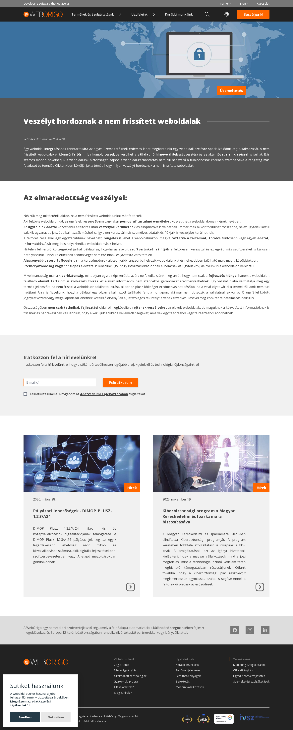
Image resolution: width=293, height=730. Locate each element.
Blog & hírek (122, 693)
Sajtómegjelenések (188, 670)
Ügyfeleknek (185, 659)
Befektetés (183, 681)
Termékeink (242, 659)
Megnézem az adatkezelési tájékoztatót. (30, 703)
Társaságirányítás (125, 670)
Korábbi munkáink (179, 14)
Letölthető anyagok (188, 676)
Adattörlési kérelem (95, 721)
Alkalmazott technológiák (130, 676)
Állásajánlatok (123, 687)
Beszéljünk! (253, 14)
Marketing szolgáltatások (249, 665)
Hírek (132, 487)
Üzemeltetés (231, 90)
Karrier (224, 3)
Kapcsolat (263, 3)
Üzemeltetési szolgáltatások (251, 681)
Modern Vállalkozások (190, 687)
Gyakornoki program (127, 681)
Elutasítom (56, 717)
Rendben (25, 717)
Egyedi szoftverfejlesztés (249, 676)
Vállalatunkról (124, 659)
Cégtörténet (121, 665)
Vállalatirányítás (243, 670)
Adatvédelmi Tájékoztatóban (104, 394)
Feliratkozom (120, 382)
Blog (243, 3)
